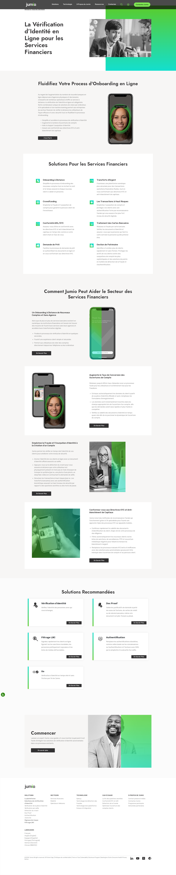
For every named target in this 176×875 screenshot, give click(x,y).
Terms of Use (76, 857)
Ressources (99, 4)
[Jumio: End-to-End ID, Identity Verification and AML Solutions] (31, 4)
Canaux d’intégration (83, 808)
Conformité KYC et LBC (110, 801)
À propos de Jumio (136, 795)
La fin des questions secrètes (112, 798)
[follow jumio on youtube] (137, 858)
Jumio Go (28, 818)
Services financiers (57, 798)
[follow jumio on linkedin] (131, 858)
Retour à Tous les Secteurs (35, 9)
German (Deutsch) (31, 843)
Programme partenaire (136, 803)
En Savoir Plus (41, 353)
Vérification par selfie (32, 808)
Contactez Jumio (142, 4)
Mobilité (53, 801)
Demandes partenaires (136, 806)
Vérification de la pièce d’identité (36, 806)
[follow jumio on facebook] (150, 858)
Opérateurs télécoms (58, 803)
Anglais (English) (30, 836)
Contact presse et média (136, 798)
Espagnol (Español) (31, 838)
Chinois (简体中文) (31, 845)
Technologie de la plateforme (86, 806)
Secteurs (55, 795)
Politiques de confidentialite (63, 857)
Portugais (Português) (32, 840)
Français (27, 833)
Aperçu (78, 798)
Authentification (30, 815)
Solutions (55, 4)
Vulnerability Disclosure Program (90, 857)
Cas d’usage (107, 795)
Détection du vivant (31, 810)
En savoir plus (43, 750)
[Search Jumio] (121, 4)
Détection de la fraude (110, 803)
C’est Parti (48, 138)
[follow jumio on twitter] (143, 858)
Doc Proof (28, 813)
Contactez (112, 4)
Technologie (67, 4)
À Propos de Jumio (83, 4)
